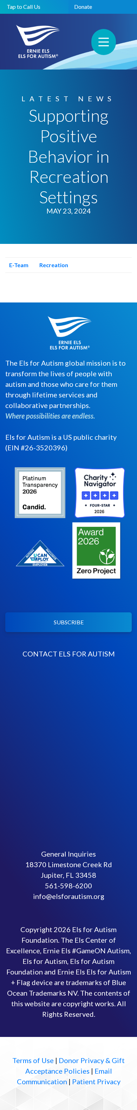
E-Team (18, 265)
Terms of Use (33, 1060)
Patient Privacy (96, 1081)
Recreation (53, 265)
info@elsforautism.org (68, 896)
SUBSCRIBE (69, 622)
